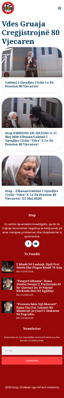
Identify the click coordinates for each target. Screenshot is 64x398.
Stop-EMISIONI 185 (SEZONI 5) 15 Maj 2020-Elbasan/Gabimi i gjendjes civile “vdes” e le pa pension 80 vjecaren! (31, 138)
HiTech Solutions (48, 387)
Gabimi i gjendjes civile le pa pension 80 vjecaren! (29, 84)
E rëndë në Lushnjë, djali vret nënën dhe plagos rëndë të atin (39, 266)
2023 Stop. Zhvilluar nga (21, 387)
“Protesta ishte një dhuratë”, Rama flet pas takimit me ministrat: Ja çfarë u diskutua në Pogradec (37, 309)
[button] (59, 8)
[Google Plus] (35, 243)
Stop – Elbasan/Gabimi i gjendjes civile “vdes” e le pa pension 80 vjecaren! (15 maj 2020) (31, 194)
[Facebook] (28, 243)
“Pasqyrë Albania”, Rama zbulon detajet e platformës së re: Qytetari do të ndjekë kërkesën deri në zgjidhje (38, 286)
